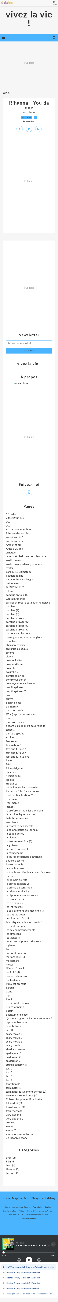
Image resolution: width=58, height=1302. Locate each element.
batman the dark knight (19, 579)
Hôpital (10, 780)
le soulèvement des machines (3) (25, 911)
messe (10, 964)
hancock (11, 772)
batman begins (14, 576)
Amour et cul (13, 545)
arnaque (11, 552)
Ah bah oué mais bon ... (19, 529)
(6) (10, 1161)
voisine (10, 1122)
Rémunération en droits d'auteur (40, 1211)
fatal (8, 764)
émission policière (16, 722)
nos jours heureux (16, 976)
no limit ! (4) (13, 972)
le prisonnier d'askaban (19, 891)
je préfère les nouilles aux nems (24, 810)
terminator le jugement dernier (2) (26, 1092)
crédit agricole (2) (16, 691)
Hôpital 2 (11, 783)
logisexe (10, 945)
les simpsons (13, 934)
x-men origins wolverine (20, 1134)
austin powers (14, 560)
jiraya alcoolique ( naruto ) (21, 814)
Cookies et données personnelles (35, 1215)
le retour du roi (15, 899)
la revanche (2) (14, 853)
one (25, 112)
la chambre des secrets (19, 826)
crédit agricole (14, 687)
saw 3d (10, 1030)
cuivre (9, 699)
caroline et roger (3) (17, 626)
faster (9, 760)
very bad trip (13, 1115)
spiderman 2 (13, 1057)
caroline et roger (16, 618)
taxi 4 (9, 1080)
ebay (9, 718)
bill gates (11, 591)
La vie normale (14, 864)
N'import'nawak (15, 968)
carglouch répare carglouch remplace (28, 602)
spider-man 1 (14, 1053)
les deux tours (14, 903)
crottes (10, 695)
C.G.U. (22, 1211)
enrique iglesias (15, 733)
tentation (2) (13, 1084)
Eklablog (50, 1198)
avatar (9, 568)
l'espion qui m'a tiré (17, 918)
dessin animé (13, 703)
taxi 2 (9, 1072)
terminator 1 (13, 1088)
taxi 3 (9, 1076)
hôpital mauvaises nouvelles (22, 787)
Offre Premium (13, 1215)
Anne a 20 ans (14, 549)
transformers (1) (15, 1107)
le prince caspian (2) (17, 884)
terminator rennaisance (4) (21, 1095)
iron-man (11, 799)
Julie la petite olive (17, 818)
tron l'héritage (14, 1111)
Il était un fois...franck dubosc (23, 791)
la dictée (11, 837)
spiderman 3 (13, 1061)
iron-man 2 (12, 803)
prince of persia (15, 1007)
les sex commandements (20, 930)
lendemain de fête (16, 880)
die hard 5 (12, 706)
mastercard (12, 961)
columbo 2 (12, 672)
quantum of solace (17, 1014)
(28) (11, 1158)
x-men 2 (11, 1130)
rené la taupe (14, 1026)
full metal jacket (15, 768)
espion (10, 737)
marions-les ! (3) (15, 957)
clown (9, 656)
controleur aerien (16, 679)
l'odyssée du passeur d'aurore (23, 941)
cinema (10, 653)
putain (9, 1011)
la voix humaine (15, 868)
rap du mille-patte (16, 1022)
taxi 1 (9, 1068)
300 (8, 522)
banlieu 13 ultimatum (18, 572)
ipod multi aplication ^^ (19, 795)
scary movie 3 (14, 1041)
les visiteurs (13, 937)
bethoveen (12, 583)
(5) (12, 1169)
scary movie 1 (14, 1034)
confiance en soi (15, 676)
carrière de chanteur (18, 633)
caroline (10, 606)
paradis (10, 988)
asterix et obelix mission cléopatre (26, 556)
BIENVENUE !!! (15, 587)
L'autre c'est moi (15, 860)
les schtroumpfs (15, 926)
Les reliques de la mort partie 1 (24, 922)
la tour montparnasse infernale (24, 857)
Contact (48, 1207)
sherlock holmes (15, 1049)
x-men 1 (11, 1126)
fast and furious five (17, 756)
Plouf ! (10, 999)
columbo (11, 668)
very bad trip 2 (14, 1118)
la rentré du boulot (17, 849)
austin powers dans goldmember (25, 564)
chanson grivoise (16, 645)
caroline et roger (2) (17, 622)
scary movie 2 (14, 1038)
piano (9, 991)
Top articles (37, 1207)
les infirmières (14, 907)
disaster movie (14, 710)
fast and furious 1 (16, 749)
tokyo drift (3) (14, 1103)
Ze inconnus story (16, 1138)
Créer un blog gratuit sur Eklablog (17, 1207)
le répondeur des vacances (22, 895)
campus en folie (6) (17, 595)
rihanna (31, 112)
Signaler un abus (10, 1211)
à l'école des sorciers (18, 533)
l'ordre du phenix (16, 953)
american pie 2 (14, 541)
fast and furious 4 (16, 753)
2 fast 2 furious (15, 518)
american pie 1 (14, 537)
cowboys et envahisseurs (21, 683)
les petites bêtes (15, 914)
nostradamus (13, 980)
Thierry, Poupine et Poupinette (24, 1099)
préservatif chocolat (18, 1003)
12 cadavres (13, 514)
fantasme (11, 741)
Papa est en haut (16, 984)
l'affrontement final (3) (19, 841)
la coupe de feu (15, 834)
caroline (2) (12, 610)
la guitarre (12, 845)
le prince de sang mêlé (19, 887)
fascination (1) (14, 745)
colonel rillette (14, 664)
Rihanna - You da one (29, 105)
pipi (8, 995)
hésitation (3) (13, 776)
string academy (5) (17, 1065)
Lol (7, 949)
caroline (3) (12, 614)
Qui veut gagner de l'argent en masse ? (29, 1018)
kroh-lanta (12, 822)
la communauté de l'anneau (22, 830)
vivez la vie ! (29, 19)
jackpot (10, 807)
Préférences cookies (28, 1219)
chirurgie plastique (17, 649)
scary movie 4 (14, 1045)
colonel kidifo (14, 660)
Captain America (15, 599)
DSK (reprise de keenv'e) (20, 714)
